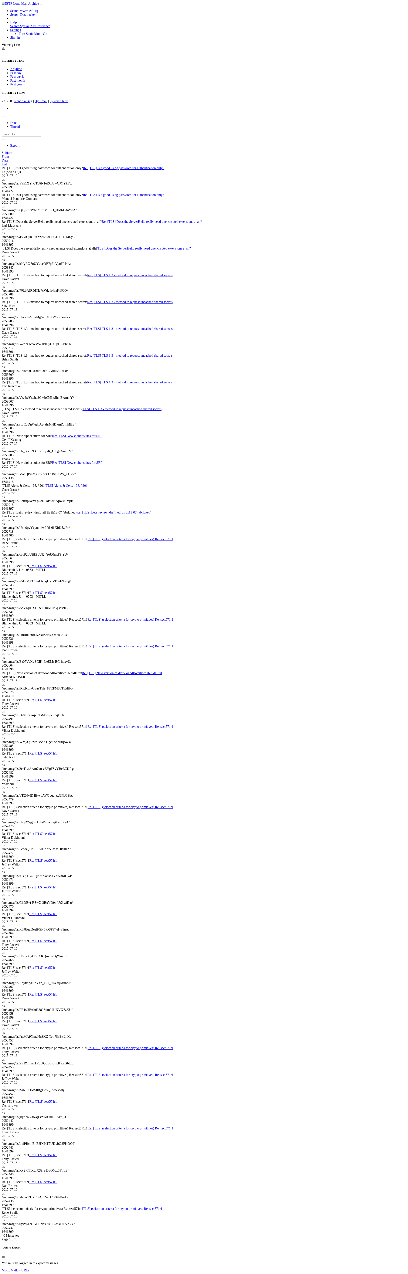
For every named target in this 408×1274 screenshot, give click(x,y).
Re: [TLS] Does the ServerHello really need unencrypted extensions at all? (152, 221)
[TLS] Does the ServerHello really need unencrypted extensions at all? (143, 248)
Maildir (15, 1270)
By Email (41, 101)
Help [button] (13, 22)
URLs (25, 1270)
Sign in (15, 37)
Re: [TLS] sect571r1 (43, 566)
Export (14, 145)
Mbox (6, 1270)
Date (13, 123)
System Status (59, 101)
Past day (15, 73)
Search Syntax (20, 26)
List (4, 164)
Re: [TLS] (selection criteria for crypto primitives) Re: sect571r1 (130, 539)
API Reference (40, 26)
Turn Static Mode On (33, 33)
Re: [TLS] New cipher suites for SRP (77, 436)
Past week (17, 76)
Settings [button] (15, 30)
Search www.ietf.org (24, 11)
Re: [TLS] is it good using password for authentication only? (123, 168)
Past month (17, 80)
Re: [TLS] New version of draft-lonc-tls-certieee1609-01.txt (122, 673)
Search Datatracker (23, 14)
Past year (16, 84)
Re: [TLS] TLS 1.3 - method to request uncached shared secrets (130, 275)
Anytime (16, 69)
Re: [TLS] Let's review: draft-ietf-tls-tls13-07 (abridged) (113, 512)
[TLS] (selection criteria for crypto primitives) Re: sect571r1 (122, 1208)
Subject (7, 153)
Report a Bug (23, 101)
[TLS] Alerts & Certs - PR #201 (66, 485)
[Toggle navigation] (41, 4)
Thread (15, 126)
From (5, 156)
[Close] (3, 1257)
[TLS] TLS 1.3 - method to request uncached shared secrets (122, 409)
